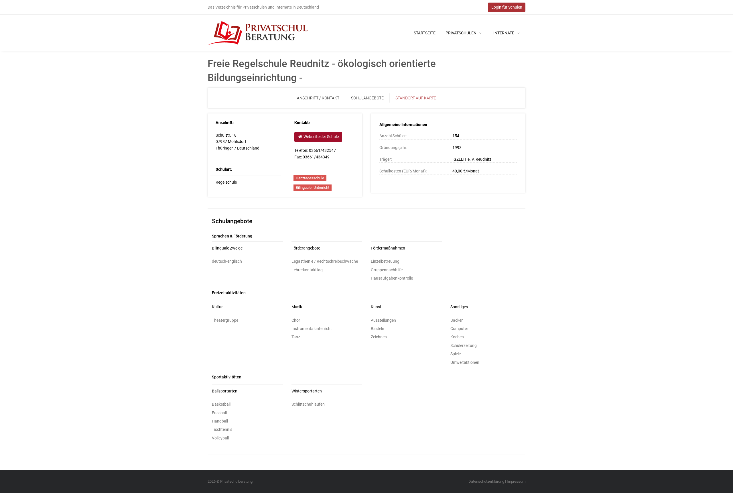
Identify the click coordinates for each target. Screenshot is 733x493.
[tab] (247, 248)
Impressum (516, 481)
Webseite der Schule (321, 136)
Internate (504, 33)
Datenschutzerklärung (486, 481)
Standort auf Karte (415, 98)
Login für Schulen (506, 7)
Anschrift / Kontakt (318, 98)
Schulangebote (367, 98)
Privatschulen (461, 33)
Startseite (425, 33)
